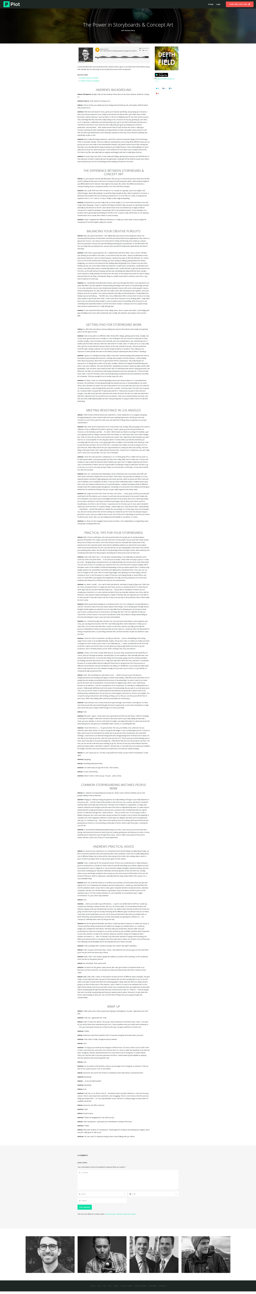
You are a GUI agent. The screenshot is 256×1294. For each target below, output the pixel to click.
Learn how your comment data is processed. (120, 1214)
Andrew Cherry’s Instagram (89, 81)
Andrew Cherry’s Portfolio (89, 78)
